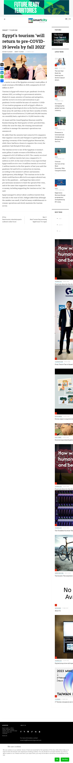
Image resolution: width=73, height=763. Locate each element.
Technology (58, 281)
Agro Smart (58, 437)
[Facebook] (21, 732)
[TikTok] (32, 731)
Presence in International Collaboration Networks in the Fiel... (59, 137)
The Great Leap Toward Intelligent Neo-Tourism (60, 38)
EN (66, 19)
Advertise (5, 725)
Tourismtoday (59, 362)
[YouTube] (39, 732)
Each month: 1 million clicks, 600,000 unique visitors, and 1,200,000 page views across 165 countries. (9, 730)
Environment (58, 416)
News (56, 68)
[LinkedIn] (36, 732)
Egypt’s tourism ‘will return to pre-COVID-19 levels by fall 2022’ (23, 41)
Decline (65, 759)
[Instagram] (28, 732)
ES (70, 19)
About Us (58, 611)
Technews (57, 699)
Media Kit (4, 736)
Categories (58, 608)
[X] (24, 732)
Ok (57, 759)
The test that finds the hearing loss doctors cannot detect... (60, 75)
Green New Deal (59, 573)
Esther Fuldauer (7, 52)
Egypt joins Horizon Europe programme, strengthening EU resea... (60, 197)
